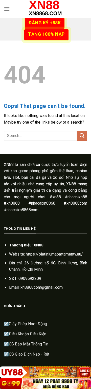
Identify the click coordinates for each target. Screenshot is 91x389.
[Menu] (7, 9)
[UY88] (45, 372)
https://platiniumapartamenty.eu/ (54, 254)
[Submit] (82, 136)
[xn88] (45, 9)
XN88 (9, 164)
